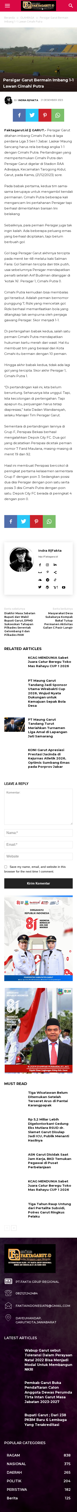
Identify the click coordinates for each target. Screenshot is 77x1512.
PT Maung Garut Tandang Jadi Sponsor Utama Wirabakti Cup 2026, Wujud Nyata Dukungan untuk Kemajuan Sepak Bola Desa (47, 693)
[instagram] (47, 564)
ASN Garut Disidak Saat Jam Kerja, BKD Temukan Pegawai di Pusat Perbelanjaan (49, 1160)
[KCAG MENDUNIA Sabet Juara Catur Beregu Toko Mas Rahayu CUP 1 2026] (14, 663)
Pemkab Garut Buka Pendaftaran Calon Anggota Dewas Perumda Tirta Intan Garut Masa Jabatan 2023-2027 (48, 1392)
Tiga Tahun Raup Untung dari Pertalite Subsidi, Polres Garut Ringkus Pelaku (49, 1210)
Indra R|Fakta (28, 100)
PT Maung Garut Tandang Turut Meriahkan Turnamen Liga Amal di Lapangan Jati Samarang (47, 727)
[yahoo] (55, 586)
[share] (55, 571)
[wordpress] (47, 586)
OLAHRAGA (27, 17)
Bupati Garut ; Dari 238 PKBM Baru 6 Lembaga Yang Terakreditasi (46, 1420)
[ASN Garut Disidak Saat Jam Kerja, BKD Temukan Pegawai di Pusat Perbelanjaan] (14, 1159)
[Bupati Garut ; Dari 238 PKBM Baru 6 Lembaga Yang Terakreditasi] (12, 1420)
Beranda (9, 17)
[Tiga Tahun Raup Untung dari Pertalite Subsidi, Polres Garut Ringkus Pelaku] (14, 1209)
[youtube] (63, 586)
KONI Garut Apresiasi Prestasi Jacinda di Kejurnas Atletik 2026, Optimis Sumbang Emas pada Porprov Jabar (49, 758)
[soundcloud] (40, 579)
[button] (71, 6)
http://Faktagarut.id (48, 556)
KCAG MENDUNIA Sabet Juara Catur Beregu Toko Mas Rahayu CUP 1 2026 (49, 662)
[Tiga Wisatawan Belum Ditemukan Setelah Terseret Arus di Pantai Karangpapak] (14, 1098)
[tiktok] (55, 579)
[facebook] (39, 564)
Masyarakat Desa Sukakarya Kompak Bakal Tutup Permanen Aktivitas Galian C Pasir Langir (58, 620)
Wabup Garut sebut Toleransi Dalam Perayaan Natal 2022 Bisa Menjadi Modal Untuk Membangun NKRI (48, 1360)
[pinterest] (47, 571)
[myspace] (40, 571)
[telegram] (47, 579)
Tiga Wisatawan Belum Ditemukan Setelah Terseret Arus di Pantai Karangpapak (48, 1099)
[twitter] (39, 586)
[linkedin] (54, 564)
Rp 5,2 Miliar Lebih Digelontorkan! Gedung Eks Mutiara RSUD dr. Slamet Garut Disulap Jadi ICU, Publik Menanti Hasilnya (48, 1129)
